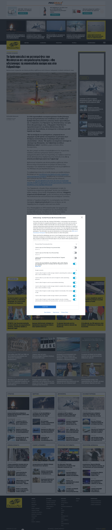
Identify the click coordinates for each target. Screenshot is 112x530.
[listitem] (56, 244)
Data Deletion (47, 312)
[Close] (82, 217)
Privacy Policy (64, 312)
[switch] (75, 247)
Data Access (56, 312)
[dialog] (56, 265)
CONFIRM (45, 306)
